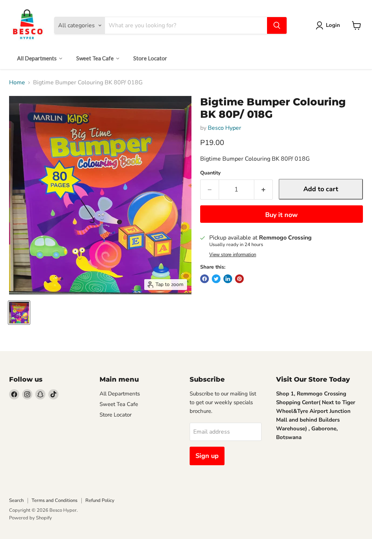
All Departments (120, 393)
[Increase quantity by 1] (263, 190)
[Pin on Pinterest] (239, 278)
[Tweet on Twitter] (216, 278)
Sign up (207, 455)
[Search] (277, 25)
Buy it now (281, 214)
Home (17, 82)
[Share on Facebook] (204, 278)
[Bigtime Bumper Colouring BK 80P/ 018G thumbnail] (19, 312)
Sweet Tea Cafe (119, 404)
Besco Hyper (224, 128)
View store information (232, 254)
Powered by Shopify (30, 518)
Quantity (210, 173)
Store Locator (116, 414)
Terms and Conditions (54, 500)
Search (16, 500)
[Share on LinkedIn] (227, 278)
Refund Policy (99, 500)
